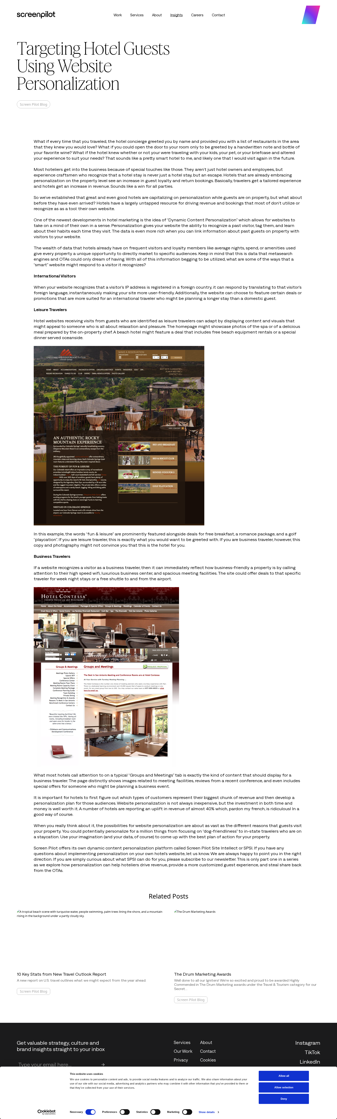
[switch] (125, 1112)
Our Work (183, 1051)
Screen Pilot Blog (33, 104)
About (157, 15)
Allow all (284, 1075)
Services (137, 15)
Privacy (181, 1059)
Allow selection (283, 1087)
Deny (284, 1098)
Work (118, 15)
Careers (197, 15)
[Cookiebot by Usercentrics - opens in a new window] (46, 1112)
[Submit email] (103, 1064)
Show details (207, 1112)
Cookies (208, 1059)
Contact (218, 15)
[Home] (36, 15)
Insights (176, 15)
